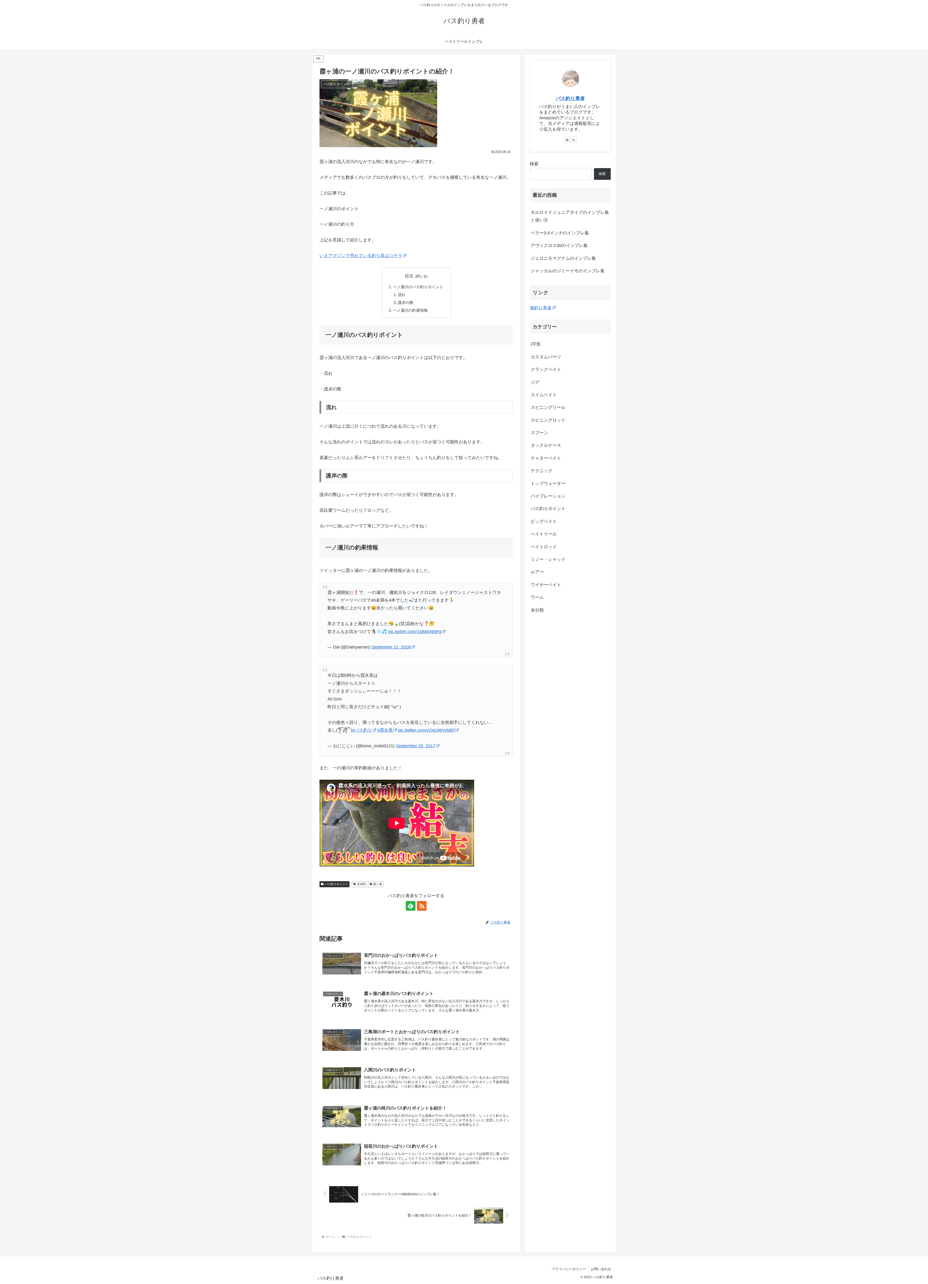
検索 (534, 163)
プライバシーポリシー (569, 1269)
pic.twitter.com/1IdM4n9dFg (414, 631)
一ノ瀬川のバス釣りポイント (418, 287)
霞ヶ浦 (377, 884)
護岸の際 (405, 302)
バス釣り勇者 (570, 98)
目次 (409, 276)
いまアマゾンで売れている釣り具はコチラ (360, 255)
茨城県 (361, 884)
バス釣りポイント (336, 884)
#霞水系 (385, 730)
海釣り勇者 (540, 307)
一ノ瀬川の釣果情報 (410, 310)
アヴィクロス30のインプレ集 (559, 245)
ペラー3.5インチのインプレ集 (560, 233)
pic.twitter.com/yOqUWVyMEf (426, 730)
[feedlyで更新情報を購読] (410, 906)
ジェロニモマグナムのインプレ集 (563, 258)
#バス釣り (362, 730)
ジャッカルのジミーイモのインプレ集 (568, 270)
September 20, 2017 (415, 745)
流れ (402, 294)
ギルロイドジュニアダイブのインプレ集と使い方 (570, 216)
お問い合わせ (601, 1269)
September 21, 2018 (391, 647)
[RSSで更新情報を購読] (422, 906)
